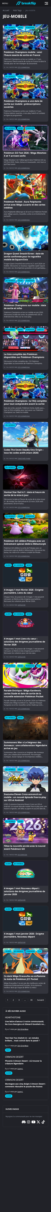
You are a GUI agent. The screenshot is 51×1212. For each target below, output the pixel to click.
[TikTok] (43, 1122)
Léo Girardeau (24, 67)
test (8, 1050)
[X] (38, 1122)
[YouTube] (33, 1122)
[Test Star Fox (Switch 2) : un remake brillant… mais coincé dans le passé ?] (25, 1044)
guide (8, 1073)
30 (31, 1000)
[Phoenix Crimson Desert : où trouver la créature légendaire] (25, 1065)
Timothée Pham (24, 458)
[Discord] (23, 1122)
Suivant (40, 1000)
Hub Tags (17, 10)
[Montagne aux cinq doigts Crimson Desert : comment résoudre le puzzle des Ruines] (25, 1088)
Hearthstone (13, 1017)
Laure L (20, 1069)
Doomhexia (22, 855)
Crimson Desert (14, 1056)
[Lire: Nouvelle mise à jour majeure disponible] (25, 47)
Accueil (6, 10)
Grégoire (21, 605)
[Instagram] (28, 1122)
